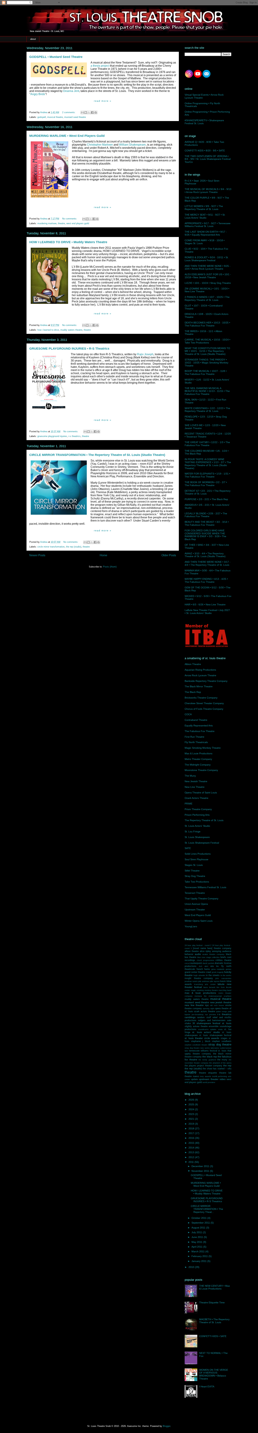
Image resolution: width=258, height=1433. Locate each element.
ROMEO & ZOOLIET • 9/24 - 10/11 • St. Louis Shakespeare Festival (207, 259)
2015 (191, 1142)
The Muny (190, 775)
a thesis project (100, 65)
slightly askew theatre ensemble (202, 1026)
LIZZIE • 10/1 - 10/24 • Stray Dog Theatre (208, 283)
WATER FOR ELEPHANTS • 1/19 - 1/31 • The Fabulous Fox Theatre (207, 475)
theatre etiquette (208, 1073)
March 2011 (198, 1251)
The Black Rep (193, 692)
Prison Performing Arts (197, 814)
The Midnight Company (198, 764)
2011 (191, 1162)
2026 (191, 1099)
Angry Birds (37, 94)
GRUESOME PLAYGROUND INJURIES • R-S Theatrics (69, 348)
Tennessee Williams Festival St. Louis (205, 887)
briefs (223, 957)
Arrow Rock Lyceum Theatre (200, 675)
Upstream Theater (195, 909)
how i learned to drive (48, 330)
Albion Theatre (193, 664)
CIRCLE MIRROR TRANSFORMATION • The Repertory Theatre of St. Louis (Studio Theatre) (97, 455)
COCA (188, 714)
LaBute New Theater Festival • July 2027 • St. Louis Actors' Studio (207, 611)
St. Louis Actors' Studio (197, 825)
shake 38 (190, 1023)
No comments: (70, 218)
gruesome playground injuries (52, 436)
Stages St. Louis (194, 865)
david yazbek (208, 963)
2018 (191, 1128)
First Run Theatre (194, 736)
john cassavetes (223, 978)
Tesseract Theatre (195, 892)
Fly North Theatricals (196, 742)
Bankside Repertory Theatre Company (206, 681)
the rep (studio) (73, 546)
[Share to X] (89, 112)
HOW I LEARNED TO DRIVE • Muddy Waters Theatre (68, 242)
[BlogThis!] (85, 112)
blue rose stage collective (208, 957)
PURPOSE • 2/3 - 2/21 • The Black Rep (206, 499)
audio (198, 954)
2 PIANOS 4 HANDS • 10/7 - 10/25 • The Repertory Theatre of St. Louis (207, 298)
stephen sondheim (221, 1041)
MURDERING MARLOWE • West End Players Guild (67, 136)
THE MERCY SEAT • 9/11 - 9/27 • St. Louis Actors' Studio (205, 216)
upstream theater (208, 1079)
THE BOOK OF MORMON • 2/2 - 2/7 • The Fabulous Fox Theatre (206, 484)
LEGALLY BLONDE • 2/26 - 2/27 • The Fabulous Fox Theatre (206, 515)
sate (229, 1020)
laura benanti (209, 987)
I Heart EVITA (206, 1386)
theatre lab (225, 1073)
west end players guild (77, 223)
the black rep (209, 1056)
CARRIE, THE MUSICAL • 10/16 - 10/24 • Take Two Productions (207, 341)
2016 (191, 1138)
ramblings (190, 1017)
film (217, 966)
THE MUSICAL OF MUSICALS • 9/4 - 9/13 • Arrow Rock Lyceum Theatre (208, 190)
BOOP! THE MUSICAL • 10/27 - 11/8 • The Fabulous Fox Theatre (206, 372)
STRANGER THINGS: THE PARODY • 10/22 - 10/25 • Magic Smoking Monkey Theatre (206, 362)
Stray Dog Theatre (195, 876)
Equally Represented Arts (199, 725)
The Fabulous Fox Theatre (199, 731)
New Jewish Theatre (196, 781)
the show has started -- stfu (217, 1068)
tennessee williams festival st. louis (207, 1051)
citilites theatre (223, 960)
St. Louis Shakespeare (197, 837)
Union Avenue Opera (196, 904)
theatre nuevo (192, 1076)
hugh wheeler (199, 975)
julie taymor (215, 981)
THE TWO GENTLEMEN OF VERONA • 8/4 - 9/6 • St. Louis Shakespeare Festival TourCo (208, 159)
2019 (191, 1123)
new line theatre (194, 1005)
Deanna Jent (71, 90)
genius (228, 969)
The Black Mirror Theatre (199, 686)
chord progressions (205, 960)
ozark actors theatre (204, 1011)
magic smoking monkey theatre (204, 990)
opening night (208, 1008)
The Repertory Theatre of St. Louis (204, 820)
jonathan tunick (191, 981)
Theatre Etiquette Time (212, 1302)
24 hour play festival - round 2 (198, 945)
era (212, 966)
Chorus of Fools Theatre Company (204, 708)
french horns (203, 969)
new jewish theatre (220, 1002)
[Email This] (82, 112)
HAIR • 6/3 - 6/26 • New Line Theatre (205, 604)
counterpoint (195, 963)
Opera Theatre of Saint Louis (201, 792)
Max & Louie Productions (198, 753)
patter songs (221, 1011)
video (223, 1079)
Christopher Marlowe (100, 144)
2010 (191, 1267)
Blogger (166, 1426)
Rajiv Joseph (145, 354)
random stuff (204, 1017)
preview (212, 1014)
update (194, 1079)
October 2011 (199, 1218)
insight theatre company (199, 978)
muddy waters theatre (71, 330)
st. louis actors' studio (206, 1032)
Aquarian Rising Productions (200, 669)
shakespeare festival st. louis (214, 1023)
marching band (225, 990)
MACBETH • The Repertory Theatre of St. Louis (214, 1321)
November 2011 (200, 1171)
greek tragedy (218, 972)
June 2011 (197, 1237)
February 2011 (200, 1256)
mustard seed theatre (75, 117)
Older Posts (168, 555)
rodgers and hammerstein (212, 1020)
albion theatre (192, 951)
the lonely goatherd (207, 1060)
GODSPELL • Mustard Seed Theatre (55, 57)
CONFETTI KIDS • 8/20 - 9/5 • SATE (205, 150)
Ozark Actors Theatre (196, 798)
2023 (191, 1114)
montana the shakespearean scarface (212, 996)
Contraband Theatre (196, 720)
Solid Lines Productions (198, 853)
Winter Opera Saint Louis (199, 920)
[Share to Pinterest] (95, 112)
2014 (191, 1147)
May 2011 (197, 1242)
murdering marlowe (47, 223)
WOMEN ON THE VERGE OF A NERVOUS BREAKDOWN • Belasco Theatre (213, 1374)
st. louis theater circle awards (202, 1038)
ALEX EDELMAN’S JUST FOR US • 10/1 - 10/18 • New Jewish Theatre (208, 276)
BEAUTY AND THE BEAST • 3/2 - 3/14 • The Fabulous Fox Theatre (207, 523)
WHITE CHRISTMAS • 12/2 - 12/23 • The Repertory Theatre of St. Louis (207, 410)
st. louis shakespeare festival (215, 1035)
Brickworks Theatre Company (201, 697)
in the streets (213, 975)
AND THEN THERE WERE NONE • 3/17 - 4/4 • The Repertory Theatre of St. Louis (207, 563)
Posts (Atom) (110, 566)
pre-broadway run (200, 1014)
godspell (41, 117)
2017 (191, 1133)
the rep (227, 1065)
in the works (226, 975)
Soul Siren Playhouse (196, 859)
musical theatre (55, 117)
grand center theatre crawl (198, 972)
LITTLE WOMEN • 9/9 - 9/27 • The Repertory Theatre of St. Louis (204, 208)
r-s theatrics (74, 436)
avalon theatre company (213, 954)
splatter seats (216, 1029)
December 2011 (200, 1166)
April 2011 (197, 1246)
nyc (207, 1005)
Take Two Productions (197, 881)
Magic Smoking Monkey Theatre (203, 747)
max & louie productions (200, 992)
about (33, 39)
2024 (191, 1109)
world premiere (209, 1082)
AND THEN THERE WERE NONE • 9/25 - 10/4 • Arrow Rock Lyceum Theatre (207, 267)
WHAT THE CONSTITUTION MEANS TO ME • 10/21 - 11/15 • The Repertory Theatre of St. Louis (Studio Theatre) (207, 351)
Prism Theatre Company (198, 809)
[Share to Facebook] (92, 112)
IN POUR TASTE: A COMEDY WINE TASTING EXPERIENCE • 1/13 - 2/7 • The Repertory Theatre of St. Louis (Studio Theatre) (208, 463)
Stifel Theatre (192, 870)
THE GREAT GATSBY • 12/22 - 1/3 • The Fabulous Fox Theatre (207, 444)
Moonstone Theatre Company (201, 770)
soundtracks (203, 1029)
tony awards (205, 1076)
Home (103, 555)
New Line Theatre (194, 787)
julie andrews (203, 981)
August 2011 (198, 1227)
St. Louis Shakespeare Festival (202, 842)
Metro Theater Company (198, 759)
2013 (191, 1152)
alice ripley (205, 951)
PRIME (188, 803)
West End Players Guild (198, 915)
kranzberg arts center (205, 984)
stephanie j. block (200, 1041)
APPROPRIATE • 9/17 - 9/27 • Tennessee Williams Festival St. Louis (207, 225)
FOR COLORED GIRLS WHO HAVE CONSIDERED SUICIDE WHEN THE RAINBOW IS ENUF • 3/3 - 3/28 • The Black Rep (205, 535)
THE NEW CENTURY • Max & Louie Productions (214, 1287)
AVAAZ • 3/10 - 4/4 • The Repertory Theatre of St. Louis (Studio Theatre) (205, 555)
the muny (222, 1059)
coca (187, 963)
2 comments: (69, 112)
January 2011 (199, 1261)
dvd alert (203, 966)
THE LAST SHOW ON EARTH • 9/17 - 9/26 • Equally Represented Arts (206, 233)
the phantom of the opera (220, 1063)
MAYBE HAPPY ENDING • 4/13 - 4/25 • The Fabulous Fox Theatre (206, 580)
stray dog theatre (219, 1044)
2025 (191, 1104)
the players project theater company (203, 1065)
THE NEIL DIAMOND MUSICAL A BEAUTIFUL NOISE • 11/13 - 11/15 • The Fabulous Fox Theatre (207, 391)
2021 (191, 1118)
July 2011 (197, 1232)
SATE (188, 848)
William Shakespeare (132, 144)
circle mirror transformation (51, 546)
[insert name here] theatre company (212, 948)
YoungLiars (191, 926)
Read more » (102, 100)
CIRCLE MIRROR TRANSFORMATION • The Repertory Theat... (207, 1209)
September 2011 (201, 1222)
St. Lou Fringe (192, 831)
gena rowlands (217, 969)
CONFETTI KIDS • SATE (212, 1336)
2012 (191, 1157)
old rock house (217, 1005)
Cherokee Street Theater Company (204, 703)
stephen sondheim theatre (196, 1045)
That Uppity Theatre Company (201, 898)
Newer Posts (37, 555)
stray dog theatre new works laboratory (202, 1048)
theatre (61, 223)
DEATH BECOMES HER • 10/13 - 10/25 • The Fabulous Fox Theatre (207, 324)
